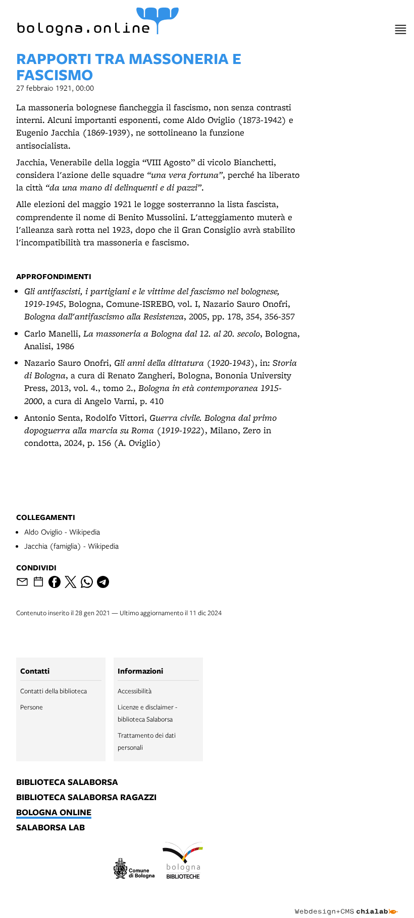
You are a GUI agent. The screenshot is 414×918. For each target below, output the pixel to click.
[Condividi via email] (22, 582)
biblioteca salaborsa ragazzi (86, 798)
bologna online (53, 813)
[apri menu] (400, 29)
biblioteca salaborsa (67, 782)
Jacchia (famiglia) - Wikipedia (71, 546)
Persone (31, 706)
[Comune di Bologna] (134, 870)
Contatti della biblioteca (53, 690)
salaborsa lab (50, 828)
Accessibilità (134, 690)
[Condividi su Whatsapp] (87, 582)
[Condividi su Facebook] (54, 582)
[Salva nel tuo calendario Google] (38, 582)
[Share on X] (71, 582)
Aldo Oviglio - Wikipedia (62, 532)
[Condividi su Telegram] (103, 582)
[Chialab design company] (346, 904)
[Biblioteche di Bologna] (183, 861)
